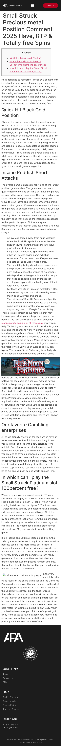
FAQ (5, 682)
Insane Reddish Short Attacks (25, 61)
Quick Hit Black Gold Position (25, 58)
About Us (7, 674)
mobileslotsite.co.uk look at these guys (22, 323)
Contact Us (8, 678)
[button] (32, 5)
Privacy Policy (9, 705)
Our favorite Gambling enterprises (28, 64)
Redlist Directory (10, 697)
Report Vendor (10, 701)
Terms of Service (11, 709)
